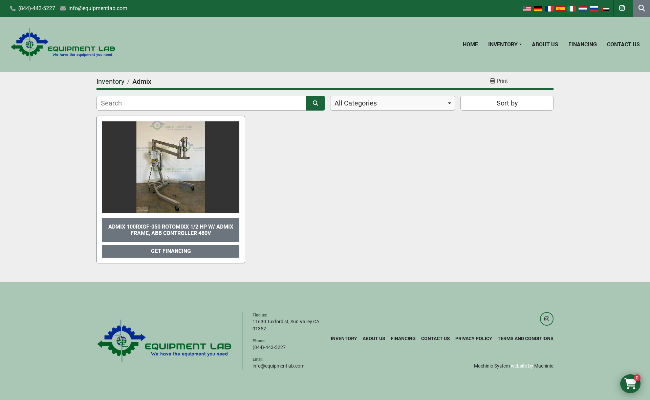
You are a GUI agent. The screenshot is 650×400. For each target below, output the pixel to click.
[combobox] (392, 103)
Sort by (507, 103)
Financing (582, 44)
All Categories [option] (355, 103)
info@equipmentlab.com (97, 8)
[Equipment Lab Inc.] (164, 340)
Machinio (544, 366)
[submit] (315, 103)
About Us (545, 44)
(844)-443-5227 (36, 8)
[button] (505, 45)
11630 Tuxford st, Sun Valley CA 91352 (286, 325)
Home (470, 44)
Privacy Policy (473, 338)
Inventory (503, 44)
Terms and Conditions (526, 338)
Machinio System (492, 366)
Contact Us (623, 44)
